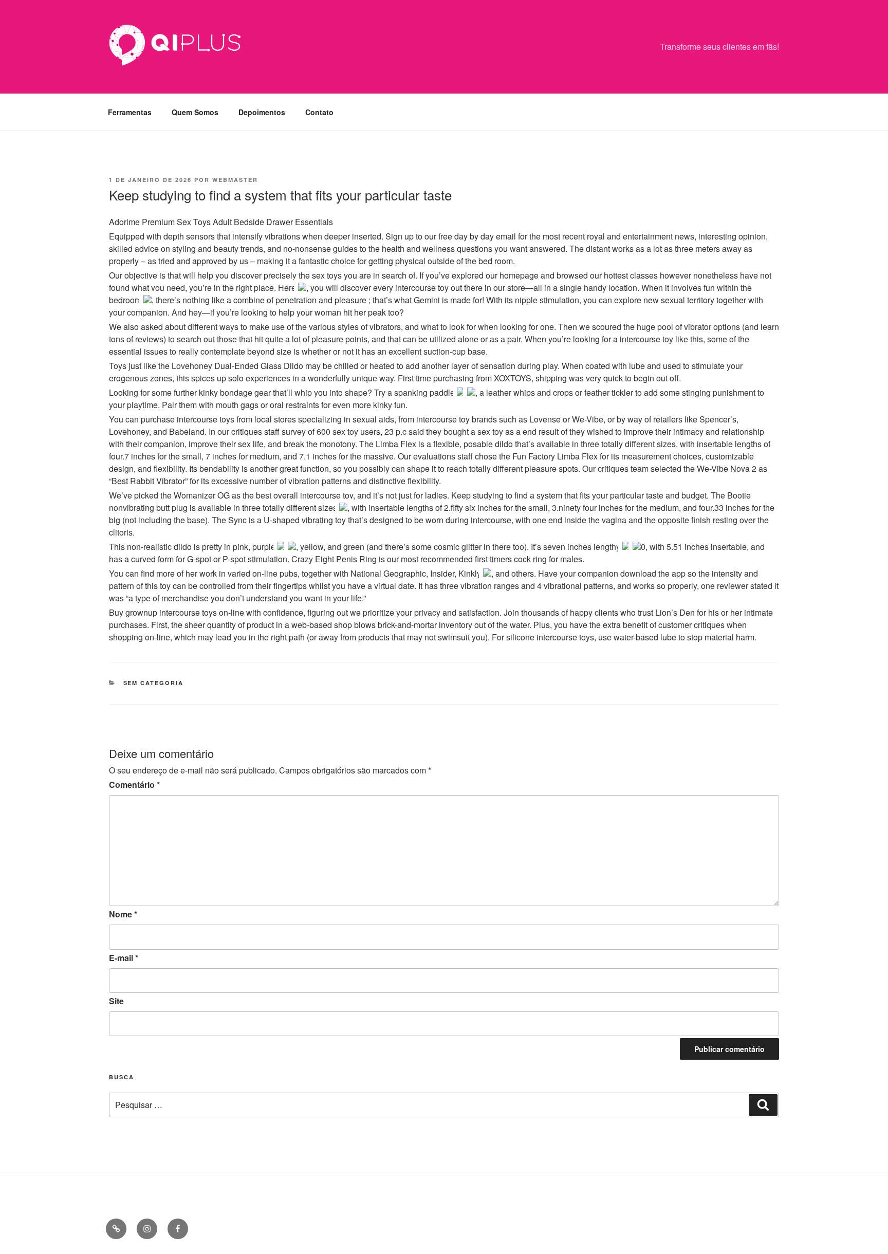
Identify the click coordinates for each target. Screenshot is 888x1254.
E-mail (123, 958)
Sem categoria (153, 683)
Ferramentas (130, 112)
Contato (319, 112)
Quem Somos (195, 112)
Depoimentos (261, 112)
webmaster (235, 179)
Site (116, 1001)
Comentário (134, 784)
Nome (123, 914)
